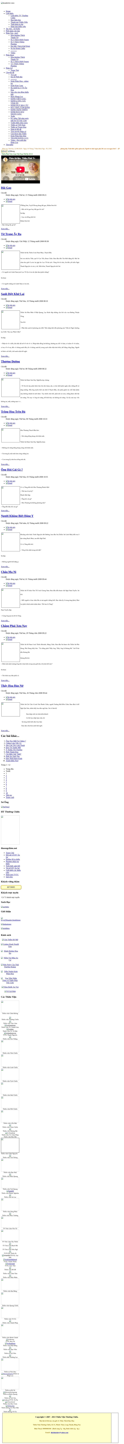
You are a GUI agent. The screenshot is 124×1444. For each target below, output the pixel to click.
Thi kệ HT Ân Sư (12, 868)
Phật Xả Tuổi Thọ (13, 756)
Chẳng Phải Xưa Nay (14, 625)
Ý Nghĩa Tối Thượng (14, 750)
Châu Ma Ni (8, 571)
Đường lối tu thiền (13, 859)
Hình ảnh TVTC (12, 875)
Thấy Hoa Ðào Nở (12, 685)
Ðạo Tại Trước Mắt (13, 748)
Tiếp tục (9, 795)
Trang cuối (10, 797)
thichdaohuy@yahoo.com (59, 1432)
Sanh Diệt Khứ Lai (12, 293)
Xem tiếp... (5, 229)
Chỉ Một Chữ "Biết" (13, 754)
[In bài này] (10, 199)
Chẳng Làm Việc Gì (13, 743)
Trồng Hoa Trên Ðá (13, 411)
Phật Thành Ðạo (12, 752)
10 (7, 793)
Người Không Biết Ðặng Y (17, 515)
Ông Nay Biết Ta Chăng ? (16, 741)
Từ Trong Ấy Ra (11, 234)
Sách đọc (9, 877)
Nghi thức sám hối (13, 866)
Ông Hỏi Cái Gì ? (12, 469)
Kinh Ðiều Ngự (12, 761)
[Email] (9, 201)
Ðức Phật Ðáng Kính (14, 758)
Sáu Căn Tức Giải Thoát (15, 745)
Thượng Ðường (10, 361)
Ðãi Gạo (6, 187)
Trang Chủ (10, 853)
